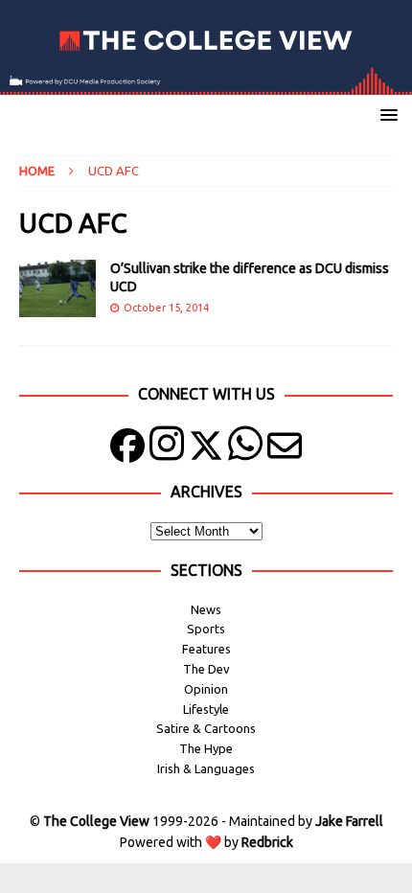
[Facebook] (127, 450)
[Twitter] (206, 450)
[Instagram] (166, 450)
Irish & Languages (206, 768)
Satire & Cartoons (206, 728)
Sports (206, 628)
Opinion (206, 689)
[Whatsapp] (245, 450)
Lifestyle (206, 709)
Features (206, 648)
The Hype (206, 748)
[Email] (284, 450)
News (206, 609)
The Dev (206, 668)
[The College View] (206, 84)
